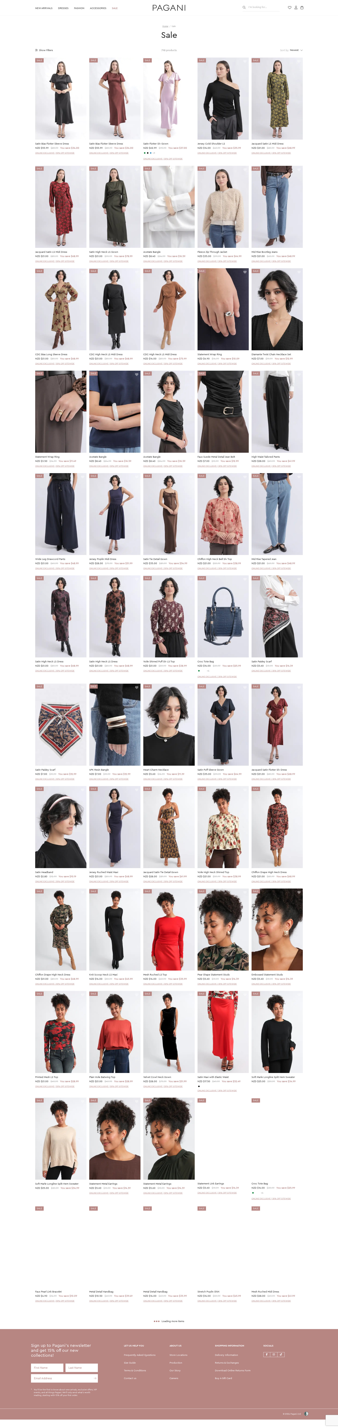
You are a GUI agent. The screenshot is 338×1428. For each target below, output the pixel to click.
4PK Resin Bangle (99, 770)
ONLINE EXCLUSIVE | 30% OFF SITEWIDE (54, 153)
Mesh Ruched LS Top (155, 975)
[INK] (150, 153)
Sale (115, 8)
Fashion (79, 8)
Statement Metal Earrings (103, 1184)
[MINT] (199, 671)
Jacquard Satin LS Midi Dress (267, 144)
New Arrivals (43, 8)
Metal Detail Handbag (101, 1292)
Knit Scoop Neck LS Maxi (103, 975)
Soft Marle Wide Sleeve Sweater (161, 1394)
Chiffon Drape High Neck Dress (269, 872)
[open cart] (302, 8)
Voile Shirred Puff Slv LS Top (159, 661)
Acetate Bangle (152, 252)
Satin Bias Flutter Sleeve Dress (52, 144)
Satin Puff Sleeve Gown (211, 770)
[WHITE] (202, 671)
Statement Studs (261, 1394)
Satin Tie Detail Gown (155, 559)
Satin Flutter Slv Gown (155, 144)
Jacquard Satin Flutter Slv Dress (269, 770)
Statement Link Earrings (211, 1184)
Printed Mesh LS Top (46, 1077)
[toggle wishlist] (82, 62)
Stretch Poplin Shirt (208, 1292)
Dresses (63, 8)
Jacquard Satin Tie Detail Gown (160, 872)
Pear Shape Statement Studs (214, 975)
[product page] (60, 99)
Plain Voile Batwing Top (102, 1077)
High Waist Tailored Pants (266, 457)
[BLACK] (147, 153)
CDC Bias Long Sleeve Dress (51, 354)
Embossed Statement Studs (267, 975)
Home (165, 26)
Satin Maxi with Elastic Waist (213, 1077)
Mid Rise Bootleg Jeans (264, 252)
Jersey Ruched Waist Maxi (103, 872)
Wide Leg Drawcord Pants (50, 559)
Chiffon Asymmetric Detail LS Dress (109, 1394)
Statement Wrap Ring (210, 354)
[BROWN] (205, 671)
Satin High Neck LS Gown (103, 252)
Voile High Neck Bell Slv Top (51, 1394)
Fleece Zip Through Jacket (212, 252)
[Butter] (202, 1086)
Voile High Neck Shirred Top (213, 872)
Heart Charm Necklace (156, 770)
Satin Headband (44, 872)
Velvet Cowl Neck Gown (157, 1077)
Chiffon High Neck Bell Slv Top (215, 559)
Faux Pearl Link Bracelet (48, 1292)
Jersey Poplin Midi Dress (102, 559)
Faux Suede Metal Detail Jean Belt (216, 457)
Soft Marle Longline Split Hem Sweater (273, 1077)
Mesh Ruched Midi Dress (265, 1292)
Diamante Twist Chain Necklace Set (271, 354)
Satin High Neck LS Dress (49, 661)
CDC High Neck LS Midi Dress (106, 354)
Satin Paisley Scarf (262, 661)
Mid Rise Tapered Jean (264, 559)
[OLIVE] (144, 153)
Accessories (98, 8)
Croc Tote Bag (206, 661)
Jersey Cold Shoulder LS (211, 144)
